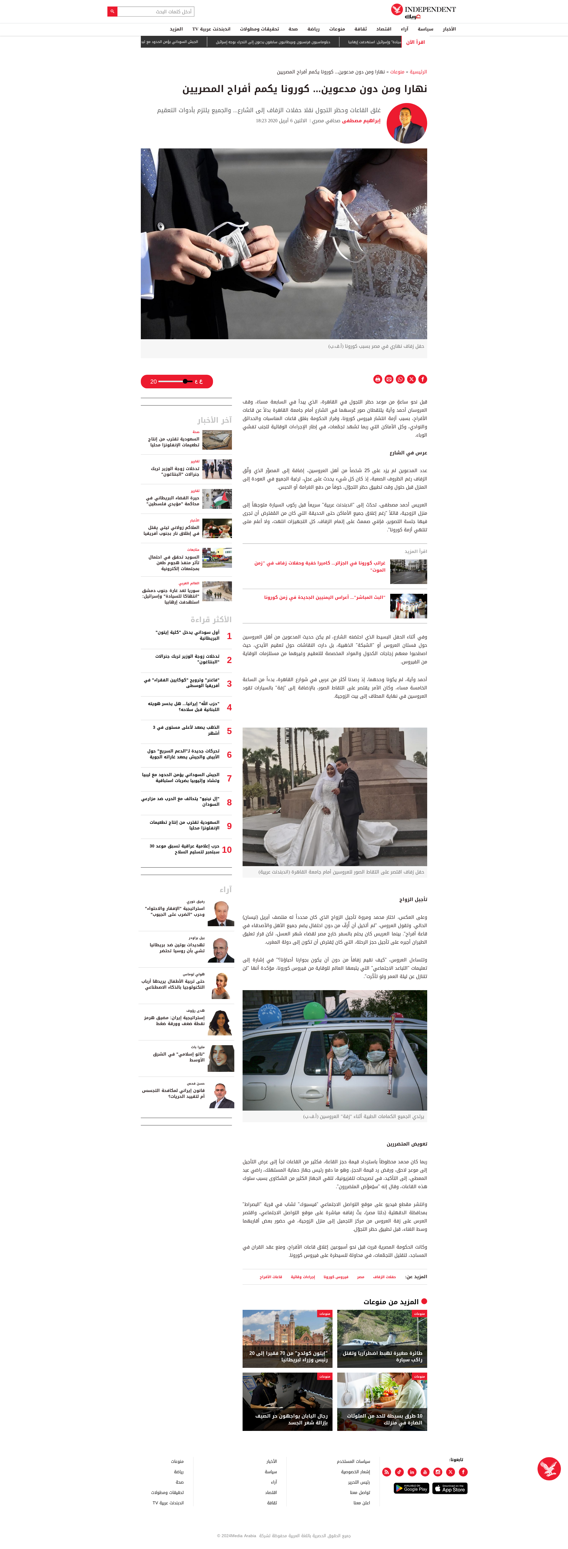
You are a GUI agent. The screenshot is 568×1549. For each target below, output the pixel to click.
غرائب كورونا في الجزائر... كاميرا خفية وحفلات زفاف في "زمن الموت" (319, 566)
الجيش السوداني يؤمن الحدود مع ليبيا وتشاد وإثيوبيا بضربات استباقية (187, 41)
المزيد (176, 29)
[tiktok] (399, 1472)
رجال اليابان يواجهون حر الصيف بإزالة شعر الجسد (291, 1419)
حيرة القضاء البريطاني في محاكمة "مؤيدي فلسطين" (172, 501)
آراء (404, 29)
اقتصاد (383, 29)
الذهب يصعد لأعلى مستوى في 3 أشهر (186, 730)
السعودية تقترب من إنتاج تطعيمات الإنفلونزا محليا (173, 442)
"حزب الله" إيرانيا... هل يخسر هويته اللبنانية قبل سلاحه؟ (184, 707)
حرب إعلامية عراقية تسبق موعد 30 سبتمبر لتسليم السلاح (185, 849)
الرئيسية (418, 71)
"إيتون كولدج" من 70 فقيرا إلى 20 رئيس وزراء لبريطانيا (288, 1356)
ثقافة (360, 29)
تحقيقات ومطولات (259, 29)
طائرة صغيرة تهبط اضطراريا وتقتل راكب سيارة (382, 1356)
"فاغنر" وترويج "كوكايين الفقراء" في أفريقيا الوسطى (182, 683)
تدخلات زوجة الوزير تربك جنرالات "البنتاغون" (175, 472)
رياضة (313, 29)
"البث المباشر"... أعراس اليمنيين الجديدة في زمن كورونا (324, 597)
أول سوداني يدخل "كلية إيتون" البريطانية (188, 635)
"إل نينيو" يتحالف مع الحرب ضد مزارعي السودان (180, 802)
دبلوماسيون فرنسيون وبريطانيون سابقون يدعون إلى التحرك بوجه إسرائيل (316, 42)
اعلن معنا (362, 1502)
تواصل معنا (360, 1492)
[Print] (377, 379)
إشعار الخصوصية (355, 1471)
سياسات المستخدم (353, 1461)
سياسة (425, 29)
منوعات (337, 29)
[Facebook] (463, 1472)
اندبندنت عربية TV (211, 29)
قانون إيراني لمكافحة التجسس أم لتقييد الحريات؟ (173, 1094)
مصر (360, 1277)
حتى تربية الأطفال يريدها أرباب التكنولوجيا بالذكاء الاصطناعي (173, 984)
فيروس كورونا (336, 1277)
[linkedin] (412, 1472)
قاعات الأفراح (271, 1277)
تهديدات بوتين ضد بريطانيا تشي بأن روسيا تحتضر (177, 948)
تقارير (195, 461)
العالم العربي (189, 583)
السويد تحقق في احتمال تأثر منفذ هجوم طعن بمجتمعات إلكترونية (174, 563)
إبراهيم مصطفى (361, 120)
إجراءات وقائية (303, 1277)
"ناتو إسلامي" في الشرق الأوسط (179, 1057)
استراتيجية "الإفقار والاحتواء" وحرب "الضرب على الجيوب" (175, 912)
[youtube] (425, 1472)
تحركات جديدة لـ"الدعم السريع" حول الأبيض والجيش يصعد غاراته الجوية (183, 754)
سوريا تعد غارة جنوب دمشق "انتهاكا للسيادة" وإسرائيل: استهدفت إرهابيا (170, 596)
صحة (293, 29)
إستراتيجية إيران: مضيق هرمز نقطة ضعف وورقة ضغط (174, 1021)
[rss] (386, 1472)
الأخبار (449, 29)
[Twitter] (450, 1472)
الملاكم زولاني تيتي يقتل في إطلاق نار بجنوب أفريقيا (171, 531)
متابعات (193, 550)
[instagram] (437, 1472)
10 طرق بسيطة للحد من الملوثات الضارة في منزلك (384, 1419)
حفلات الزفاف (384, 1277)
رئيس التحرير (359, 1482)
